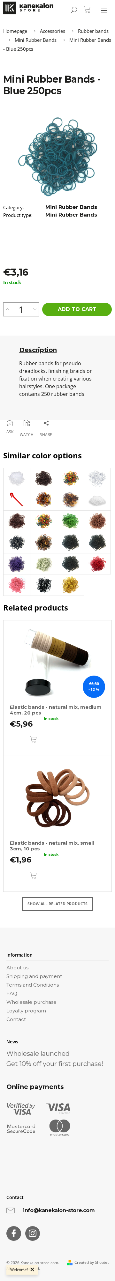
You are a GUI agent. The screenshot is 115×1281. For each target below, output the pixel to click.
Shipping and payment (34, 976)
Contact (16, 1019)
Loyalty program (26, 1011)
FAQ (11, 993)
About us (17, 968)
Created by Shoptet (91, 1262)
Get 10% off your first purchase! (54, 1063)
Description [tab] (38, 350)
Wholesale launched (38, 1053)
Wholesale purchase (31, 1002)
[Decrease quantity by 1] (35, 309)
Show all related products (57, 904)
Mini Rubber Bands (71, 207)
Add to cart (77, 309)
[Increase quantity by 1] (8, 309)
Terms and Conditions (32, 985)
